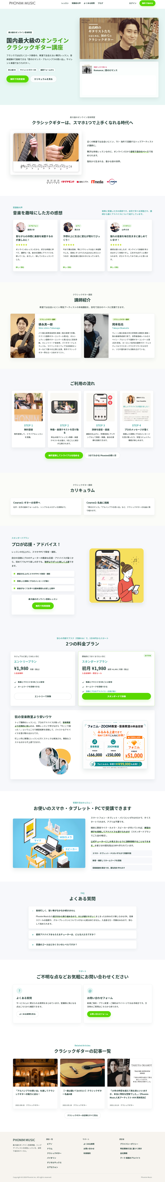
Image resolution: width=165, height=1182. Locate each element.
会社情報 (123, 1153)
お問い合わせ (89, 1148)
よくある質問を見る (27, 1014)
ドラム (49, 1148)
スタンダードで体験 (116, 696)
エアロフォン (52, 1167)
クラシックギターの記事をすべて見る (82, 1115)
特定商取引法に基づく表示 (131, 1148)
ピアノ (49, 1144)
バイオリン (51, 1158)
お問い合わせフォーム (99, 1014)
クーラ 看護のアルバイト (130, 1158)
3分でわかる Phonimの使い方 (102, 455)
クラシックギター (54, 1153)
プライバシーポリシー (129, 1144)
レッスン (65, 3)
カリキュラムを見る (43, 79)
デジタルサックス (54, 1162)
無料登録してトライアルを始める (63, 455)
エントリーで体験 (43, 696)
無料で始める (147, 3)
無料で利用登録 (17, 79)
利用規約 (87, 1153)
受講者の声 (76, 3)
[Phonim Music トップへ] (22, 3)
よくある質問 (89, 3)
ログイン (132, 3)
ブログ (100, 3)
